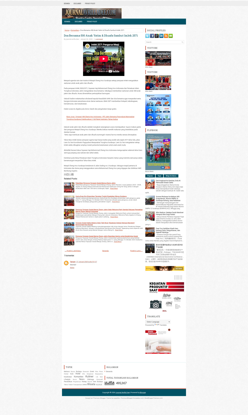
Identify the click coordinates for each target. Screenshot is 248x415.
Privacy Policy (90, 3)
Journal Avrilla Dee (123, 392)
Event (92, 371)
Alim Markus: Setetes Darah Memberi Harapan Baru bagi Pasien (169, 213)
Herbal (66, 374)
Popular (150, 176)
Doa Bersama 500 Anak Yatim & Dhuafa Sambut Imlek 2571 (101, 35)
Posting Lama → (136, 251)
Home (67, 30)
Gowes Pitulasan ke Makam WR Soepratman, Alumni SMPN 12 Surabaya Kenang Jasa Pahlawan (168, 198)
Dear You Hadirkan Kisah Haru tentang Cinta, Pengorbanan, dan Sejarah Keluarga (168, 230)
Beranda (67, 3)
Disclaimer (77, 3)
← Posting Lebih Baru (73, 251)
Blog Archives (171, 176)
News (81, 379)
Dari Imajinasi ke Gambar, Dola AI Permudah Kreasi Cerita (168, 182)
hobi (71, 374)
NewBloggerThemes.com (154, 398)
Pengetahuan (77, 382)
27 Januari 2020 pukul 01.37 (86, 262)
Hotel (77, 374)
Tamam (73, 262)
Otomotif (99, 379)
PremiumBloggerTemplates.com (132, 398)
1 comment (99, 39)
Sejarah (90, 382)
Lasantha (117, 398)
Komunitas (75, 30)
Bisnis (73, 371)
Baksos (67, 371)
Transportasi (77, 384)
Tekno (66, 384)
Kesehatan (68, 377)
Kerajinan (90, 374)
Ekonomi (86, 371)
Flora (101, 371)
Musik (75, 379)
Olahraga (90, 379)
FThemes (96, 398)
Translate (163, 325)
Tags (159, 176)
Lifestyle (67, 379)
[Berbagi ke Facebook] (72, 174)
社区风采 (99, 384)
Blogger (143, 392)
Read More (114, 188)
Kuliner (89, 376)
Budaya (79, 371)
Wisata (91, 384)
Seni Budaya (98, 382)
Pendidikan (68, 382)
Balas (72, 268)
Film (96, 371)
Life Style (99, 377)
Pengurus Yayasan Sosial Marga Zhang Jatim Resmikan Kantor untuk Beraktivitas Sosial (107, 236)
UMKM (84, 384)
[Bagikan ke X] (70, 174)
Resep (84, 382)
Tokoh (70, 384)
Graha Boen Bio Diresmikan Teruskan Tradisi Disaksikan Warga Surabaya (101, 196)
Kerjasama (99, 374)
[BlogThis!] (67, 174)
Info (83, 374)
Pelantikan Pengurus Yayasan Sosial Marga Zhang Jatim (95, 183)
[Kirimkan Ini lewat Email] (65, 174)
